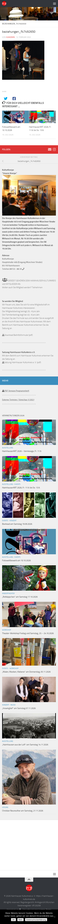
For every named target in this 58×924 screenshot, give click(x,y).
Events (17, 484)
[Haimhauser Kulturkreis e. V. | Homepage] (5, 3)
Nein (20, 920)
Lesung (5, 807)
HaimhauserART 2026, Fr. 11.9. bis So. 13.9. (21, 487)
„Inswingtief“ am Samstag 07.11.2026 (19, 708)
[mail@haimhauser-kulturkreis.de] (49, 149)
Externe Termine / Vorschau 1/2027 (18, 399)
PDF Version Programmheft (16, 391)
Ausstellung (7, 448)
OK (13, 920)
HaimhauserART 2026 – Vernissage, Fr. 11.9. (22, 451)
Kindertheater (8, 593)
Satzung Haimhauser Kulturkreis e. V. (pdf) (22, 362)
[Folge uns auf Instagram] (54, 149)
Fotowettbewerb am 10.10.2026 (16, 560)
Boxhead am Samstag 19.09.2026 (17, 524)
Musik (13, 705)
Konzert (13, 521)
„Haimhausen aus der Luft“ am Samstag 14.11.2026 (25, 744)
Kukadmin (10, 37)
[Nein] (54, 916)
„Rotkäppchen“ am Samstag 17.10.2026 (20, 597)
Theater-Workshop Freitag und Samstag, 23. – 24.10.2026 (28, 633)
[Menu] (54, 3)
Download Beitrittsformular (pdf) (18, 335)
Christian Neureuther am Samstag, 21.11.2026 (22, 810)
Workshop (6, 630)
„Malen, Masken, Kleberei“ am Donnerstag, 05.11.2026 (26, 672)
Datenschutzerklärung (36, 920)
